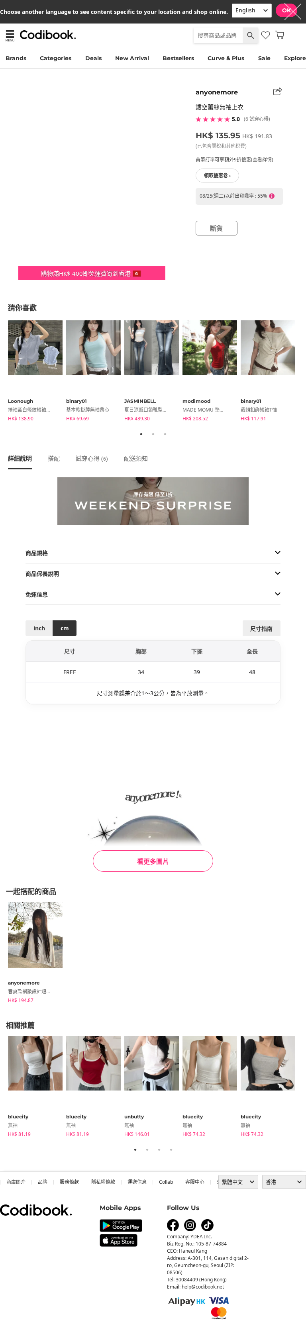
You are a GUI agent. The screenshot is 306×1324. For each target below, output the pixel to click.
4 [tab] (171, 1149)
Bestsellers (178, 58)
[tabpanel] (37, 372)
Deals (93, 58)
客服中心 (194, 1182)
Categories (55, 58)
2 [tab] (153, 434)
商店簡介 (16, 1182)
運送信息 (137, 1182)
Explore (295, 58)
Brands (16, 58)
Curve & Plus (226, 58)
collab (166, 1182)
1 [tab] (141, 434)
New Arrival (132, 58)
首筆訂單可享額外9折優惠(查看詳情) (234, 159)
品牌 (42, 1182)
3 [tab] (165, 434)
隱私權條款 (103, 1182)
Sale (264, 58)
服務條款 (69, 1182)
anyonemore (217, 92)
